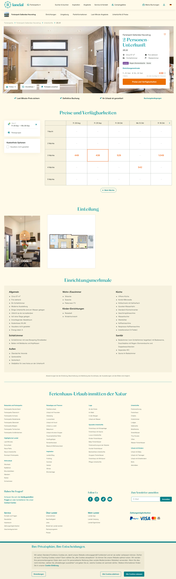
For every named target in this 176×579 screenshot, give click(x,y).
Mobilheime (135, 429)
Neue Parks (8, 448)
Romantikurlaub (51, 442)
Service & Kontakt (101, 5)
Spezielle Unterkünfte (96, 425)
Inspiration (76, 5)
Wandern (7, 474)
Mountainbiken (9, 471)
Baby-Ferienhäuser (95, 442)
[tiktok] (103, 501)
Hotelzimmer (135, 419)
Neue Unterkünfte (10, 452)
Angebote (87, 5)
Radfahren (7, 468)
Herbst (48, 465)
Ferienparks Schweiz (11, 416)
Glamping (49, 416)
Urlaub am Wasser (94, 419)
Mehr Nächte (109, 190)
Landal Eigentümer (94, 522)
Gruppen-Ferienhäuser (96, 455)
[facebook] (90, 501)
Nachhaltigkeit (51, 519)
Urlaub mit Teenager (137, 455)
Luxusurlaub (50, 419)
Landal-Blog (50, 455)
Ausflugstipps (50, 439)
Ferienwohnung (136, 409)
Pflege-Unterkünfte (95, 462)
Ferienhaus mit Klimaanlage (98, 428)
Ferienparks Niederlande (12, 419)
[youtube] (109, 501)
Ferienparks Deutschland (12, 409)
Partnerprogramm (51, 529)
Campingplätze (120, 5)
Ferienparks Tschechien (12, 429)
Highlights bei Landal (11, 438)
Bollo (132, 462)
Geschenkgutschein (10, 529)
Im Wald (91, 412)
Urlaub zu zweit (51, 426)
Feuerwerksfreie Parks (53, 436)
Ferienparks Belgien (10, 426)
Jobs (47, 522)
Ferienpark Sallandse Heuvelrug (137, 35)
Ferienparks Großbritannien (13, 432)
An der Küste (93, 409)
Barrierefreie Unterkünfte (97, 452)
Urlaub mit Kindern (137, 448)
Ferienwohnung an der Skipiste (99, 445)
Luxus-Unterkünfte (95, 435)
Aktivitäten (134, 465)
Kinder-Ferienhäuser (95, 438)
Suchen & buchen (62, 5)
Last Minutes (8, 442)
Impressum (7, 522)
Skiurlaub (7, 464)
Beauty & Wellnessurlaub (54, 446)
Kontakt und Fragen (10, 516)
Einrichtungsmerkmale (131, 68)
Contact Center (10, 503)
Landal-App (92, 516)
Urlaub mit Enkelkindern (139, 458)
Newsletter (7, 519)
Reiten (6, 478)
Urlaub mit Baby (136, 452)
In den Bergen (93, 416)
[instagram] (97, 501)
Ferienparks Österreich (11, 412)
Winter (48, 468)
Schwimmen (8, 481)
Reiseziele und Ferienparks (13, 405)
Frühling (49, 458)
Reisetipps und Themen (54, 405)
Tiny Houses (135, 436)
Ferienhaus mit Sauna (96, 432)
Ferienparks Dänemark (11, 422)
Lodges (133, 422)
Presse (48, 533)
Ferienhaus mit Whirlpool (97, 458)
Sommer (49, 462)
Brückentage (50, 472)
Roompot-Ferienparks (11, 455)
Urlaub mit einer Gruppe (54, 432)
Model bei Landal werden (54, 526)
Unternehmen (50, 516)
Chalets (133, 416)
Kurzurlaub (7, 445)
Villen (133, 439)
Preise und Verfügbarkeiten (144, 82)
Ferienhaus (134, 412)
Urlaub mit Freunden (53, 412)
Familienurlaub (51, 409)
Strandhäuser (135, 432)
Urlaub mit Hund (51, 422)
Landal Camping (93, 519)
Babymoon (49, 429)
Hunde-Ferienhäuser (95, 448)
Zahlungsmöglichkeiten (12, 526)
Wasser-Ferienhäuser (138, 442)
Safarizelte (134, 426)
